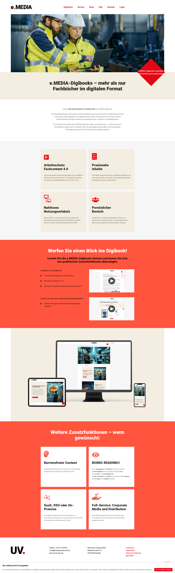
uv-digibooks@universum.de (59, 550)
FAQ (100, 7)
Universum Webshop (133, 553)
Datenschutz (130, 550)
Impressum (130, 548)
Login (122, 7)
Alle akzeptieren (163, 569)
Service (81, 7)
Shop (91, 7)
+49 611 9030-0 (61, 548)
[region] (87, 568)
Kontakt (111, 7)
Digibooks (68, 7)
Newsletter (130, 556)
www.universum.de (56, 553)
